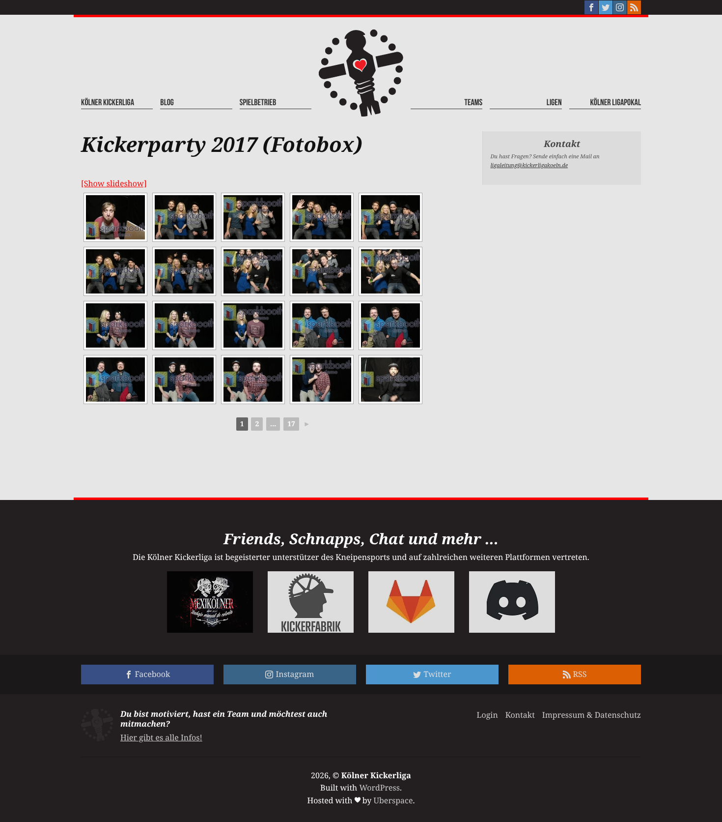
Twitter (437, 674)
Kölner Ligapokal (615, 103)
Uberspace (393, 800)
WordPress (379, 787)
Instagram (295, 674)
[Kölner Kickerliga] (361, 73)
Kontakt (520, 714)
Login (487, 714)
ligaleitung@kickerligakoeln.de (529, 165)
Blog (167, 103)
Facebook (152, 674)
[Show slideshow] (114, 183)
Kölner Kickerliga (107, 103)
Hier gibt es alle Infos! (161, 737)
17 (291, 424)
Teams (473, 103)
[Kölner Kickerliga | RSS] (634, 7)
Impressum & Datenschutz (591, 714)
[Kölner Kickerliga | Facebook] (591, 7)
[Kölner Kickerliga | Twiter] (605, 7)
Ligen (554, 103)
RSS (580, 674)
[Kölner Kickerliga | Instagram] (620, 7)
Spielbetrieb (258, 103)
